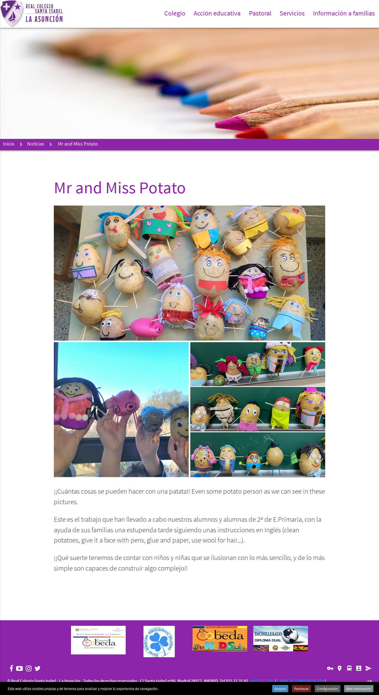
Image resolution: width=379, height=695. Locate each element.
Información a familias (344, 14)
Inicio (8, 144)
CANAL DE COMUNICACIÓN (300, 681)
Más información (358, 688)
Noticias (35, 144)
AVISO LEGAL (262, 681)
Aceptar (280, 688)
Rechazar (301, 688)
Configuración (327, 688)
